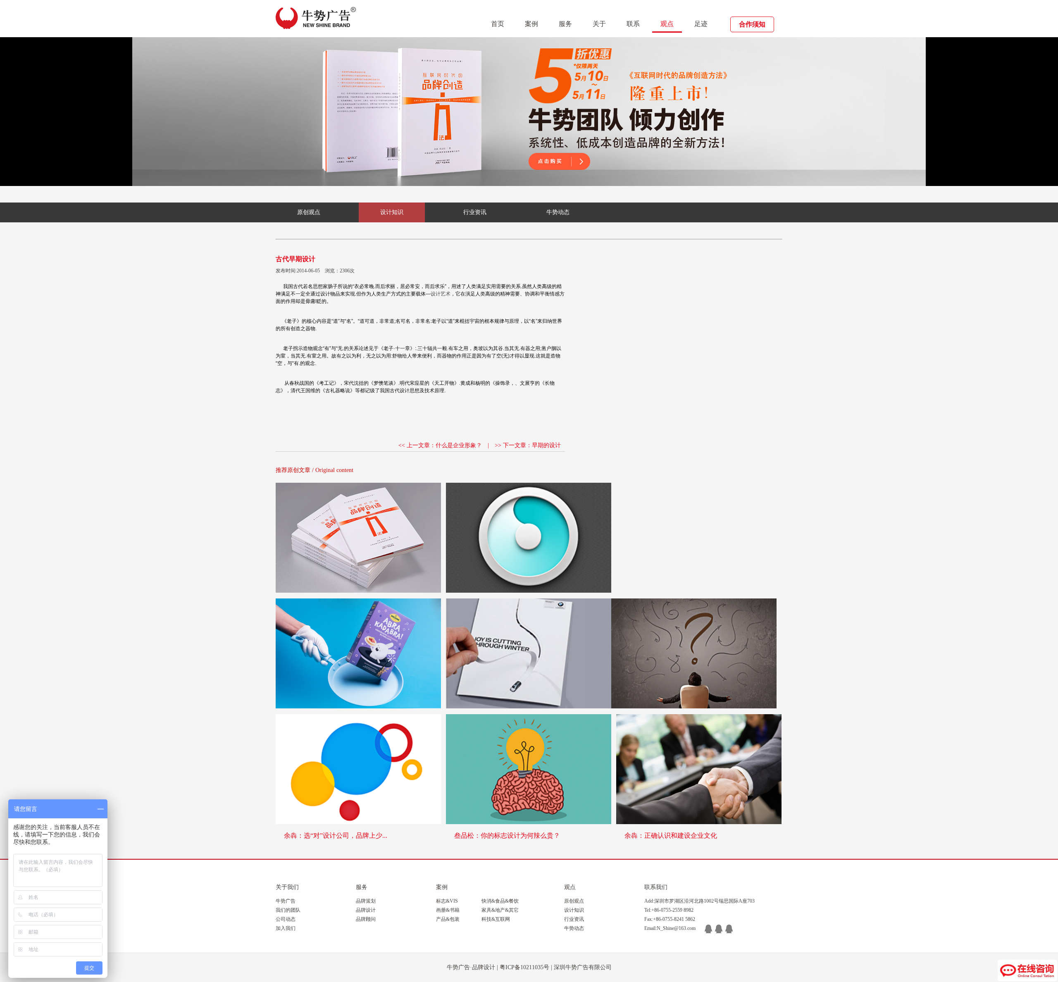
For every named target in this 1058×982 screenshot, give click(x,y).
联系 (633, 23)
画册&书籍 (448, 910)
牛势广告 (285, 901)
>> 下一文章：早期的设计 (528, 445)
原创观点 (308, 212)
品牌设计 (366, 910)
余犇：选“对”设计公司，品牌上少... (335, 835)
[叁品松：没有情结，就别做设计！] (528, 538)
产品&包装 (448, 919)
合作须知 (752, 24)
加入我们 (285, 928)
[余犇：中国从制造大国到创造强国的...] (694, 653)
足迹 (701, 23)
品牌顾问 (366, 919)
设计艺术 (440, 294)
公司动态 (285, 919)
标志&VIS (447, 901)
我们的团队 (288, 910)
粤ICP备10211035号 (524, 967)
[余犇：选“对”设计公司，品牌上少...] (358, 769)
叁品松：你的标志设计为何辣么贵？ (507, 835)
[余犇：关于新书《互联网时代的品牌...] (358, 538)
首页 (497, 23)
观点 (667, 23)
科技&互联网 (495, 919)
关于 (599, 23)
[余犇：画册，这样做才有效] (528, 653)
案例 (531, 23)
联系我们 (655, 887)
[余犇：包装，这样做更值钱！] (358, 653)
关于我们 (287, 887)
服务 (565, 23)
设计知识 (391, 212)
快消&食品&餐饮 (500, 901)
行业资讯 (474, 212)
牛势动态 (558, 212)
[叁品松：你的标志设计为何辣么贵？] (528, 769)
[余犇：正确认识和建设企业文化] (699, 769)
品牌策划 (366, 901)
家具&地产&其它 (500, 910)
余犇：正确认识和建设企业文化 (670, 835)
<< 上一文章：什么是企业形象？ (440, 445)
